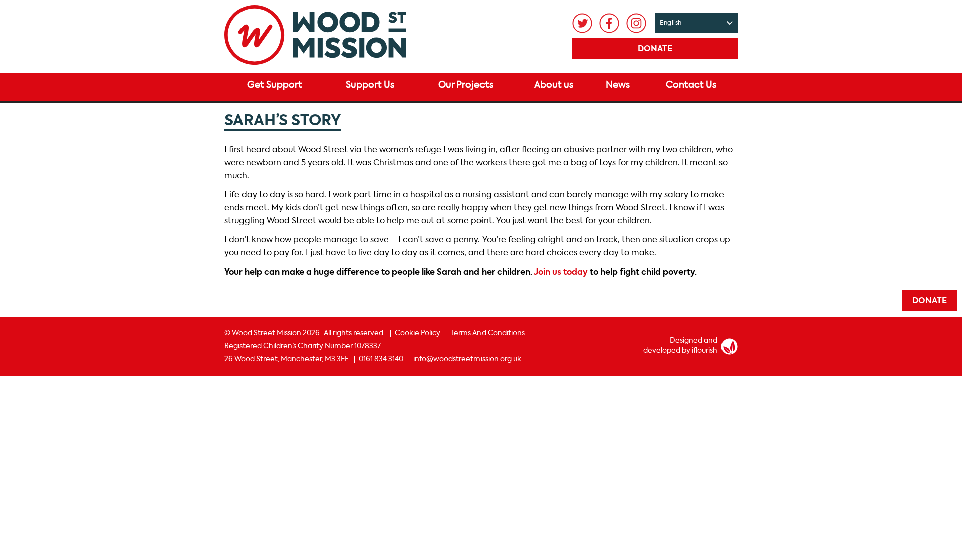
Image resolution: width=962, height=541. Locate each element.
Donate (655, 49)
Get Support (274, 85)
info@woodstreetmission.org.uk (467, 359)
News (618, 85)
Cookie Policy (417, 333)
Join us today (561, 272)
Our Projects (465, 85)
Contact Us (691, 85)
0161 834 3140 (381, 359)
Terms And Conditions (487, 333)
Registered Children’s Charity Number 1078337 (302, 346)
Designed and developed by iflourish (680, 345)
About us (553, 85)
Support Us (370, 85)
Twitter (582, 23)
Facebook (609, 23)
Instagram (636, 23)
